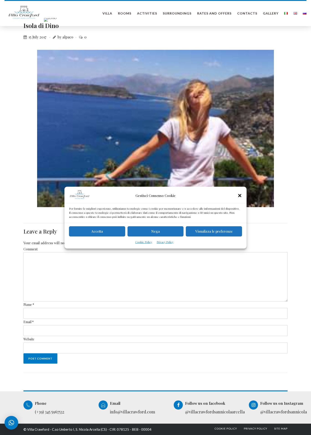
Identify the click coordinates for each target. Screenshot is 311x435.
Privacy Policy (165, 242)
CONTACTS (247, 13)
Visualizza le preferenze (214, 231)
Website (28, 339)
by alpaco (65, 37)
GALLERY (270, 13)
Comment (30, 249)
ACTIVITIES (147, 13)
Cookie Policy (143, 242)
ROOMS (124, 13)
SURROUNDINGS (177, 13)
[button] (239, 195)
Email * (28, 322)
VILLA (107, 13)
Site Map (281, 428)
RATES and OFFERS (214, 13)
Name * (28, 304)
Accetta (97, 231)
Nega (155, 231)
